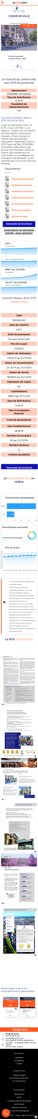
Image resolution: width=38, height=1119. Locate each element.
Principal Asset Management (19, 1111)
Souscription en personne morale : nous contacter (19, 231)
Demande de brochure (19, 223)
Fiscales (19, 1064)
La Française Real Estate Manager (19, 1101)
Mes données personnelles (19, 1078)
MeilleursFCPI (19, 1094)
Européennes (19, 1061)
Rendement (19, 1058)
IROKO (19, 1097)
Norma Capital (19, 1104)
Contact (18, 1115)
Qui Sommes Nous (19, 1081)
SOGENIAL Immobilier (19, 1107)
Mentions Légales (19, 1075)
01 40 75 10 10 (29, 1115)
